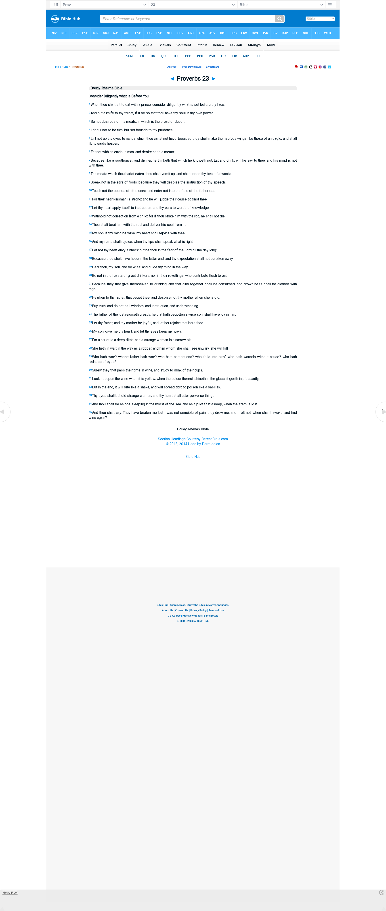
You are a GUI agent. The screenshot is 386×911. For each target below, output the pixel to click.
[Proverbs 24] (380, 422)
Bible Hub (193, 456)
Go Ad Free (10, 892)
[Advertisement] (193, 545)
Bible (58, 66)
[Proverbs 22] (5, 422)
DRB (65, 66)
